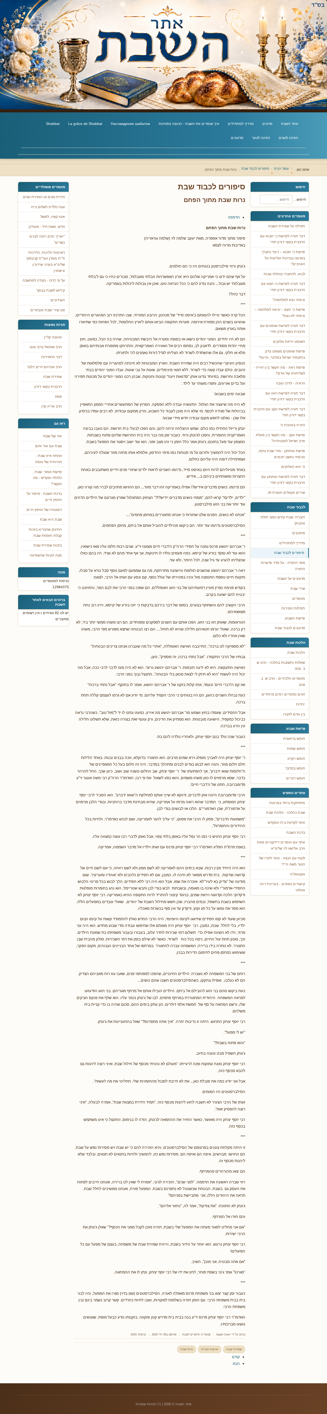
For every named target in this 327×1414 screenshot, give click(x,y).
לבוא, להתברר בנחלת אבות (284, 274)
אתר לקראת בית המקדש (286, 822)
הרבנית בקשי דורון (48, 387)
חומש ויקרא (296, 758)
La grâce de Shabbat (85, 124)
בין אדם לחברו (294, 714)
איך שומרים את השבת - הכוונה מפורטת (189, 124)
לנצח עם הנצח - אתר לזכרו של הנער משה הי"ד (282, 861)
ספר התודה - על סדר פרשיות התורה (283, 566)
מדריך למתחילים (241, 124)
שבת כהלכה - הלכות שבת (285, 813)
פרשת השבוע (295, 618)
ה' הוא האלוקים (293, 467)
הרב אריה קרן (51, 406)
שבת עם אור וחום (48, 446)
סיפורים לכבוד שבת (289, 553)
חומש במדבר (295, 768)
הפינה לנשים (288, 138)
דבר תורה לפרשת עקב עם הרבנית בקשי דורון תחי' (279, 412)
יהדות (300, 704)
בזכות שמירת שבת (47, 545)
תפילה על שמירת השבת (286, 226)
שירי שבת (297, 589)
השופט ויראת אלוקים (289, 342)
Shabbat (53, 124)
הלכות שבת (296, 653)
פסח (58, 397)
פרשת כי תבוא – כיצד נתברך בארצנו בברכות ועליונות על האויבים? (283, 258)
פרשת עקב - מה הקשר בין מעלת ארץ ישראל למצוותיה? (280, 438)
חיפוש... (300, 199)
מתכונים (298, 533)
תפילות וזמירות (293, 608)
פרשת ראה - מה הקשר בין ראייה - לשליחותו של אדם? (279, 371)
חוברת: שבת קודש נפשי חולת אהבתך (283, 520)
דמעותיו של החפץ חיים (44, 510)
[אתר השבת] (163, 54)
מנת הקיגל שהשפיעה (46, 555)
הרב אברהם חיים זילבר (44, 367)
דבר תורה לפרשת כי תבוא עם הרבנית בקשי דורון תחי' (282, 239)
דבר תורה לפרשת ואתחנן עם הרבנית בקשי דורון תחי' (283, 480)
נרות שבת (186, 1349)
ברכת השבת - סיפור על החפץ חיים (44, 497)
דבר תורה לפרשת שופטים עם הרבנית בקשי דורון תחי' (282, 329)
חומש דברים (295, 778)
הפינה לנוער (261, 138)
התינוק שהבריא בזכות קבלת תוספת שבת (45, 533)
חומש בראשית (294, 739)
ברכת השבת (295, 832)
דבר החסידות (51, 357)
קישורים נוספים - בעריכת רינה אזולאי (282, 887)
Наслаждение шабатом (130, 124)
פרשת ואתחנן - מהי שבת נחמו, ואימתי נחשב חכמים (281, 454)
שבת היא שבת (51, 519)
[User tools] (244, 211)
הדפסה (234, 217)
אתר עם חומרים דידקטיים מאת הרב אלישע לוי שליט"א (281, 845)
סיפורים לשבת (191, 1334)
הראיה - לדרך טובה (290, 383)
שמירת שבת (234, 1349)
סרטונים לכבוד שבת (290, 628)
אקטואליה (297, 874)
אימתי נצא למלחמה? (289, 300)
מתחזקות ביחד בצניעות (287, 803)
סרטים (267, 124)
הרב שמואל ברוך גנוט (46, 347)
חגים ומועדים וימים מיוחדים (283, 694)
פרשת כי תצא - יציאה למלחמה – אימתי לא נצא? (280, 313)
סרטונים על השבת (291, 579)
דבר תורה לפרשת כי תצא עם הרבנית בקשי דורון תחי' (283, 287)
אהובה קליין (53, 337)
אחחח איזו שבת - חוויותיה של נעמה (48, 459)
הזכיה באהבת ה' (292, 425)
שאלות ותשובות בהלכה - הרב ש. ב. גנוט (280, 666)
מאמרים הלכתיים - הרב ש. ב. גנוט (282, 682)
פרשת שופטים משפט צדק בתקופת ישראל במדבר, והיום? (282, 354)
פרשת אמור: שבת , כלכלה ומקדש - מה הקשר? (47, 478)
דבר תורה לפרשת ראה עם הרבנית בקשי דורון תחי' (285, 396)
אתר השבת (289, 124)
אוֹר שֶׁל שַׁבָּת (52, 436)
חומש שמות (296, 749)
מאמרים (298, 599)
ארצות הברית (209, 1349)
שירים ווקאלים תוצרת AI (286, 493)
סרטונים (237, 138)
